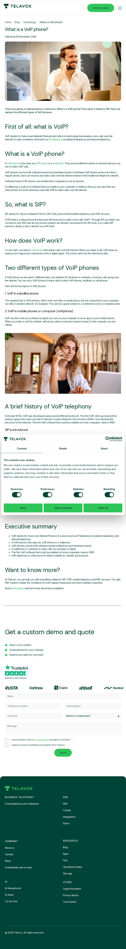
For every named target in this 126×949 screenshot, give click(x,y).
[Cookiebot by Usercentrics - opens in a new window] (108, 438)
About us (9, 847)
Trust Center (69, 901)
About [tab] (104, 448)
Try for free (11, 901)
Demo (66, 823)
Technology (29, 22)
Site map (67, 873)
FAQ (65, 860)
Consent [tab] (22, 448)
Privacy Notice (41, 739)
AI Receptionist (13, 888)
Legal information (72, 888)
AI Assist (9, 894)
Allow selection (63, 508)
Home (8, 22)
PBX (65, 803)
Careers (9, 854)
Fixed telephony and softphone (22, 803)
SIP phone (42, 163)
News (8, 860)
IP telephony (55, 139)
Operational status (72, 867)
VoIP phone (13, 163)
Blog (17, 22)
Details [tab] (63, 448)
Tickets (67, 810)
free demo (18, 588)
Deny (23, 508)
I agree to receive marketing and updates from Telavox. (38, 745)
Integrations (69, 816)
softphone (58, 163)
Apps (66, 853)
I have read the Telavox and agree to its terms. (41, 740)
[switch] (47, 494)
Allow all (103, 508)
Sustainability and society (18, 867)
